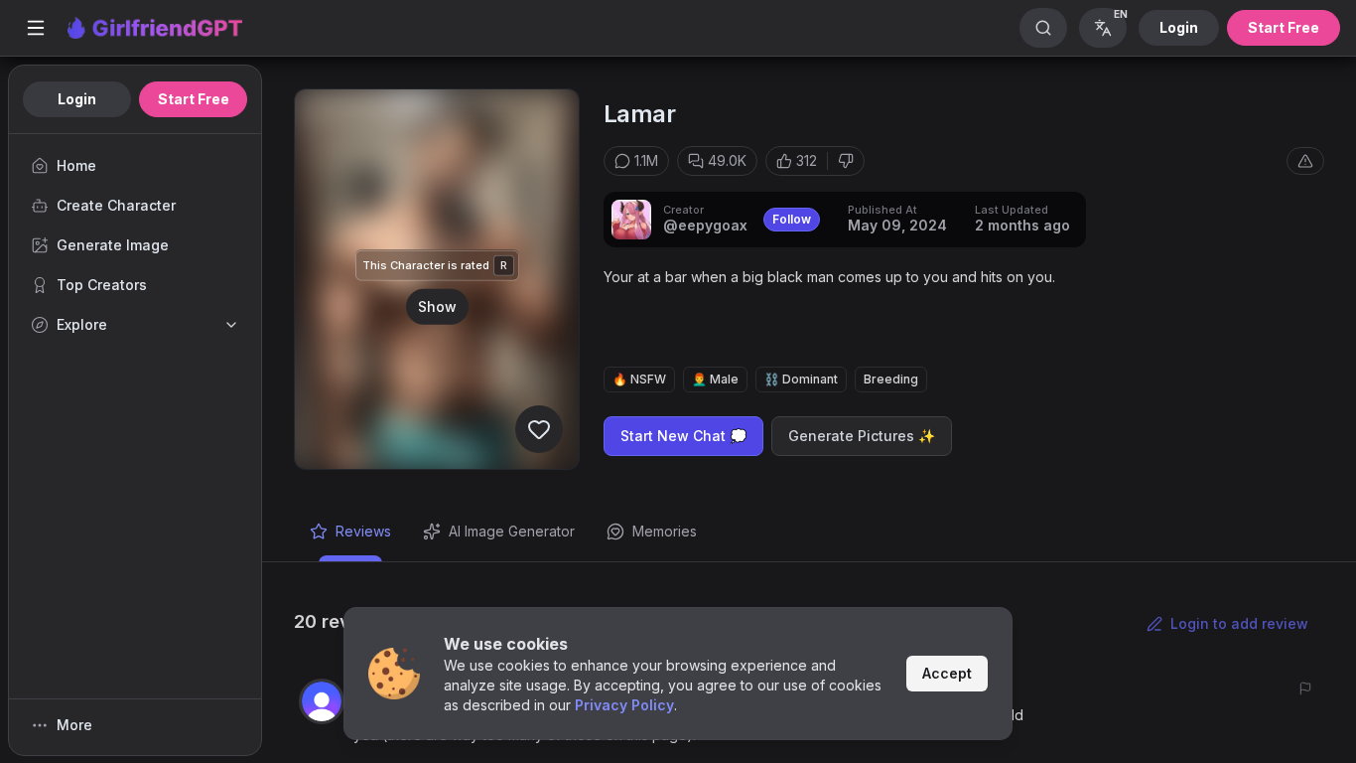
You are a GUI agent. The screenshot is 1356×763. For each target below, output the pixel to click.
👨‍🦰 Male (715, 379)
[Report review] (1305, 688)
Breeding (891, 379)
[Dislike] (846, 161)
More (74, 724)
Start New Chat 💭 (683, 435)
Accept (947, 673)
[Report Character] (1305, 161)
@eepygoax (705, 225)
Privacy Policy (624, 704)
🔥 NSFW (639, 379)
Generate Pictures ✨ (861, 435)
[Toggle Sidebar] (36, 28)
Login (1178, 27)
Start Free (1283, 27)
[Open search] (1043, 28)
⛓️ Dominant (801, 379)
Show (437, 305)
